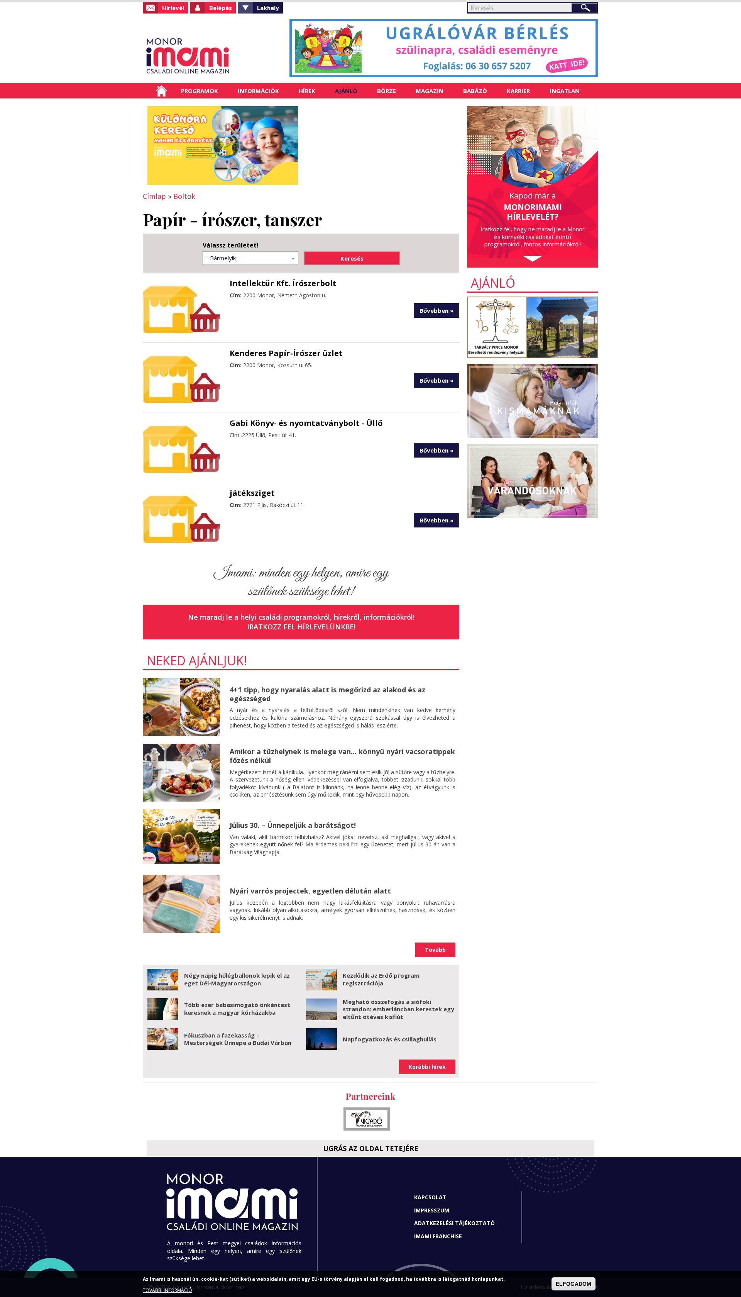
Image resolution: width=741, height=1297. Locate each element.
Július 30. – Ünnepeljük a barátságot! (293, 825)
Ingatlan (565, 91)
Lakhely (268, 8)
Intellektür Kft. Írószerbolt (283, 283)
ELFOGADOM (573, 1284)
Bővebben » (436, 310)
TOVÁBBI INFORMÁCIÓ (167, 1290)
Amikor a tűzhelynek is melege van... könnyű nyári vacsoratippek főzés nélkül (342, 756)
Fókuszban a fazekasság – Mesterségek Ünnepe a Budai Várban (237, 1039)
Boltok (184, 196)
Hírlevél (173, 8)
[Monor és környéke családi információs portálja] (213, 56)
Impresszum (431, 1210)
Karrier (518, 91)
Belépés (220, 8)
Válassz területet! (231, 245)
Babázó (475, 91)
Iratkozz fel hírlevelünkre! (301, 626)
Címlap (161, 90)
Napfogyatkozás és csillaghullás (389, 1039)
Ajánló (346, 91)
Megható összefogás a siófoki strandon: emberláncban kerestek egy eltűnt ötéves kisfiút (398, 1009)
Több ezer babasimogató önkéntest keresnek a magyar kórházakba (237, 1008)
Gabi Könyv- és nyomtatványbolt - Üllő (306, 423)
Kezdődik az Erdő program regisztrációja (381, 979)
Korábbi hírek (427, 1066)
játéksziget (252, 493)
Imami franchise (438, 1236)
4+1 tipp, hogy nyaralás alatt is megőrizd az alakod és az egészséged (327, 694)
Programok (199, 91)
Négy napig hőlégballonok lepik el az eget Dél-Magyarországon (237, 979)
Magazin (429, 91)
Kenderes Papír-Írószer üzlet (286, 353)
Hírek (307, 91)
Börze (386, 91)
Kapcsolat (430, 1197)
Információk (258, 91)
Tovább (435, 949)
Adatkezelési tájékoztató (454, 1223)
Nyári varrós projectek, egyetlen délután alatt (310, 890)
